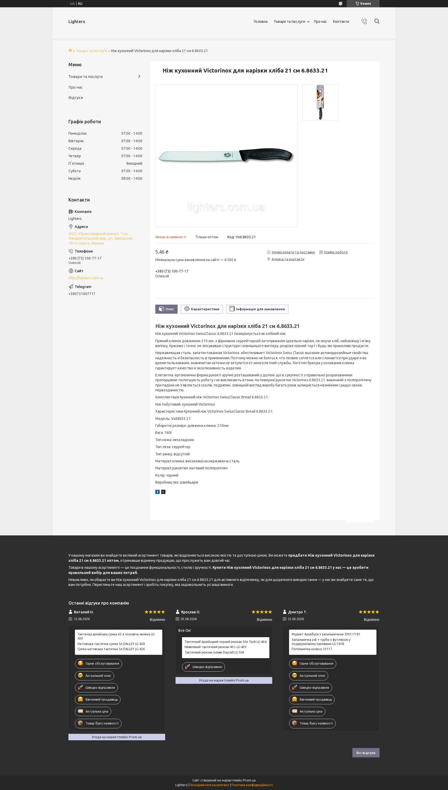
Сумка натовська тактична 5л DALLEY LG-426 (111, 649)
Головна (261, 21)
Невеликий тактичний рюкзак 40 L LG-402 (216, 647)
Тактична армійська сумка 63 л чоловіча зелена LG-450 (116, 636)
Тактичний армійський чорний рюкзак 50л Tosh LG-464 (226, 641)
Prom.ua (249, 780)
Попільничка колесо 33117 (312, 649)
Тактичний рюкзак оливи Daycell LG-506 (214, 652)
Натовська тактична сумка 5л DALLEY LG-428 (111, 643)
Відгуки (75, 97)
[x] (163, 493)
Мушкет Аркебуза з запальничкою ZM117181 (326, 634)
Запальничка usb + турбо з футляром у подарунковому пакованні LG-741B (321, 641)
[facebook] (157, 493)
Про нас (320, 21)
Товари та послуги (289, 21)
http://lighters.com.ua (85, 278)
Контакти (341, 21)
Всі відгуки (365, 753)
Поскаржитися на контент (209, 785)
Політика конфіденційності (252, 785)
